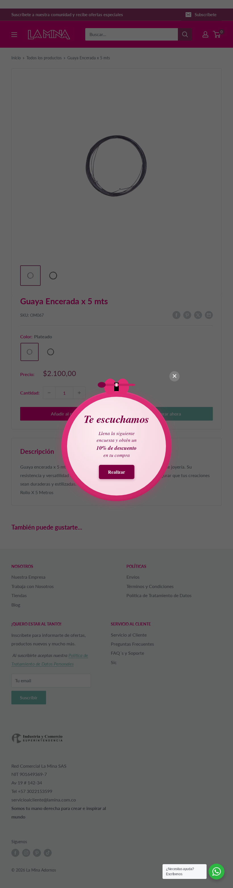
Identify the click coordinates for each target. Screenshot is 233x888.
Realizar (116, 472)
